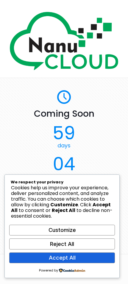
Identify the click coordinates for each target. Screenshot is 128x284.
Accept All (62, 258)
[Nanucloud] (64, 69)
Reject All (62, 244)
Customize (62, 230)
